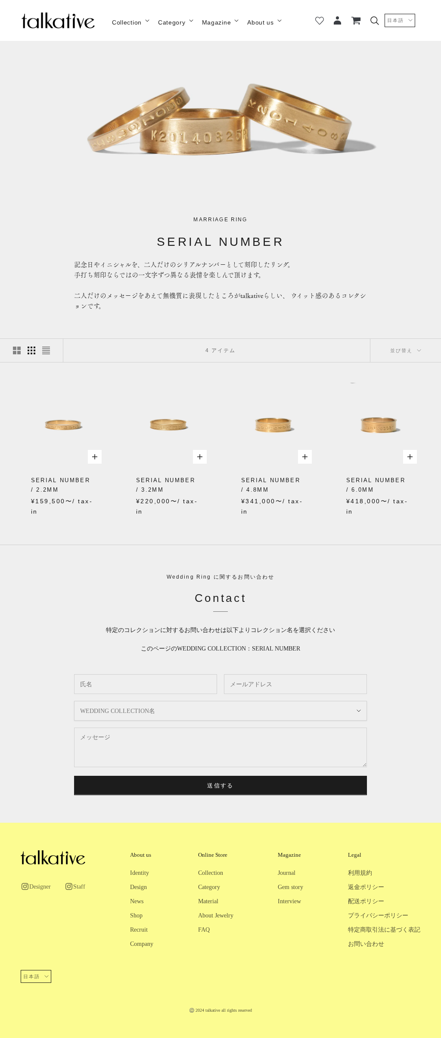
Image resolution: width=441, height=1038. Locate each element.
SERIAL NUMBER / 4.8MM (270, 485)
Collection (127, 22)
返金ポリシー (366, 887)
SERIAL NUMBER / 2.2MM (60, 485)
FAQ (204, 929)
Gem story (290, 887)
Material (208, 901)
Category (172, 22)
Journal (286, 873)
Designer (40, 886)
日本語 (395, 20)
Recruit (139, 929)
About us (260, 22)
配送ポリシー (366, 901)
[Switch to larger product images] (17, 350)
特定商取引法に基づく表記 (384, 929)
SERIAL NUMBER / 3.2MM (165, 485)
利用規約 (360, 873)
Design (138, 887)
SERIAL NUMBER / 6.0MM (375, 485)
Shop (136, 915)
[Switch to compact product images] (46, 350)
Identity (139, 873)
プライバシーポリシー (378, 915)
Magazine (216, 22)
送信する (220, 785)
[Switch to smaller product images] (31, 350)
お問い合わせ (366, 944)
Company (141, 944)
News (136, 901)
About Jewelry (215, 915)
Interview (289, 901)
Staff (79, 886)
